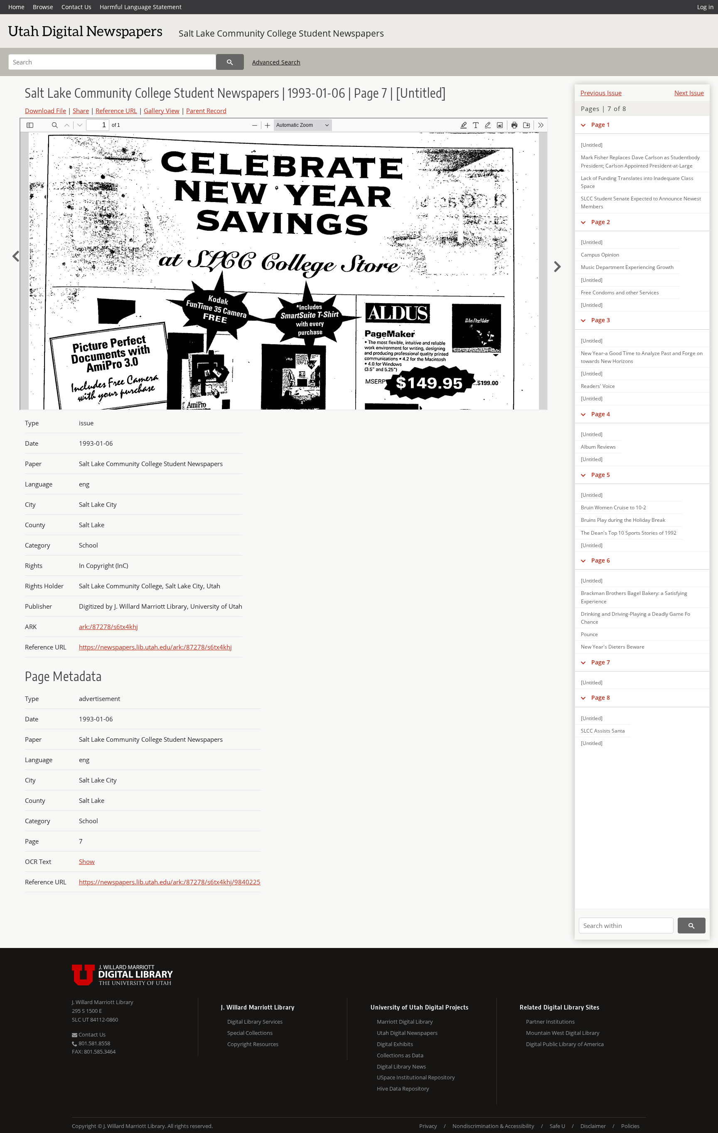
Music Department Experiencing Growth (627, 267)
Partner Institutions (550, 1021)
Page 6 (600, 560)
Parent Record (206, 110)
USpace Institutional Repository (416, 1077)
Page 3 (600, 320)
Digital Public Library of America (565, 1044)
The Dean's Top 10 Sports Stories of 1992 (628, 532)
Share (81, 110)
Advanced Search (276, 62)
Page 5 (600, 475)
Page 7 (600, 662)
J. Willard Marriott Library (102, 1002)
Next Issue (689, 93)
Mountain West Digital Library (563, 1033)
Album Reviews (598, 446)
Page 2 (600, 222)
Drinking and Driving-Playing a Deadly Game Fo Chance (635, 617)
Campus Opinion (600, 254)
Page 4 (600, 414)
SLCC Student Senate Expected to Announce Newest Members (641, 202)
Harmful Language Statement (141, 7)
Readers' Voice (598, 386)
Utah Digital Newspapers (407, 1033)
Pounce (589, 634)
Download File (45, 110)
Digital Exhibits (395, 1044)
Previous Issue (601, 93)
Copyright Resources (252, 1044)
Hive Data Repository (403, 1088)
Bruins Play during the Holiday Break (623, 519)
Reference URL (116, 110)
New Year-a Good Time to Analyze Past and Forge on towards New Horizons (642, 357)
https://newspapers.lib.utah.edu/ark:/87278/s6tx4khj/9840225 (170, 882)
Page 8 (600, 697)
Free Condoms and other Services (620, 292)
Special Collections (250, 1033)
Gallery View (162, 110)
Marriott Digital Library (405, 1021)
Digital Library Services (255, 1021)
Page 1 (600, 124)
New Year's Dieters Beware (612, 646)
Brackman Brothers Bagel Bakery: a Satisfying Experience (634, 597)
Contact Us (76, 7)
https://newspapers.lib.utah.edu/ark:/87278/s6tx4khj (155, 647)
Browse (43, 7)
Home (16, 7)
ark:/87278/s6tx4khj (108, 626)
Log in (705, 7)
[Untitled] (591, 144)
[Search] (230, 62)
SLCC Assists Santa (603, 730)
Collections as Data (400, 1055)
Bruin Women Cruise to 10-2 (613, 507)
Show (87, 861)
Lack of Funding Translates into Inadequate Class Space (637, 182)
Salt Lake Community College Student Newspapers (281, 33)
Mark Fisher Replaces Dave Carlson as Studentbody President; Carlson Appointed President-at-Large (640, 161)
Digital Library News (401, 1066)
